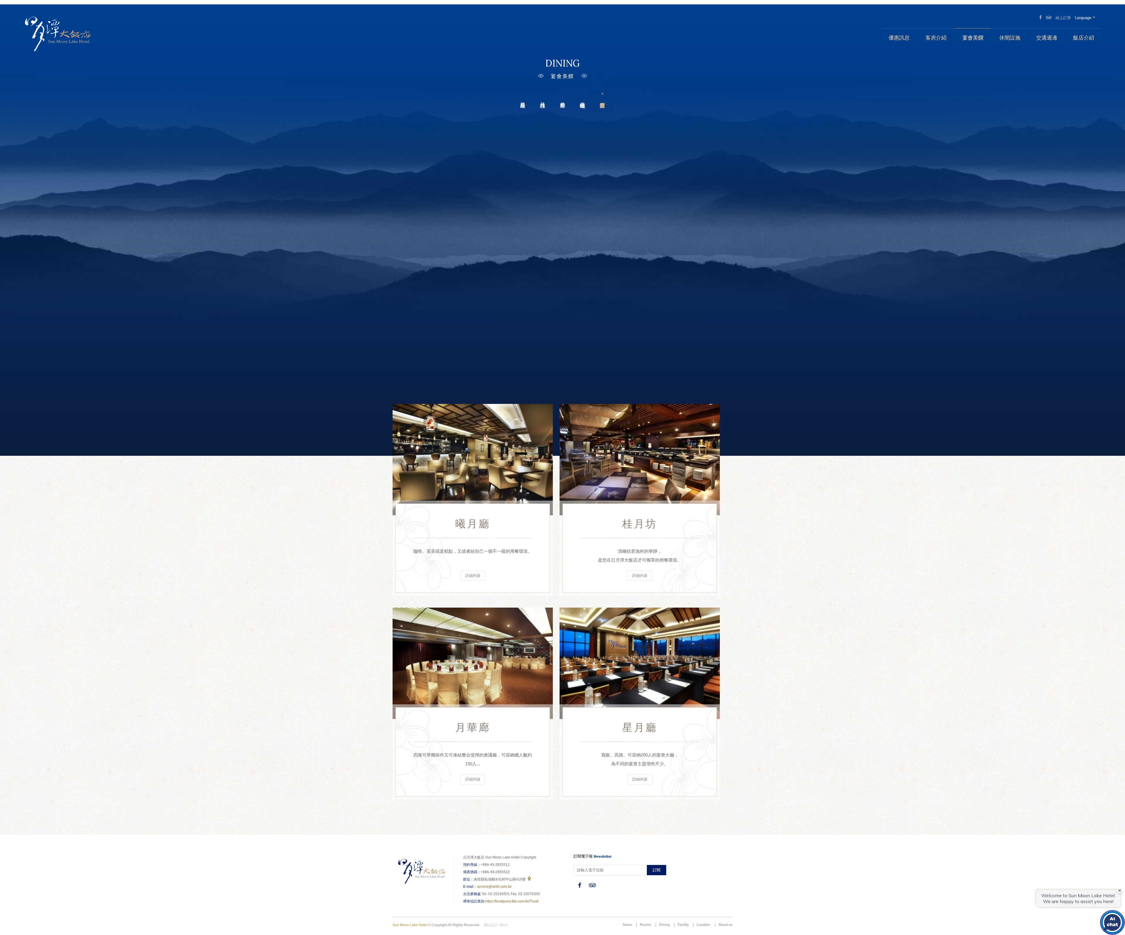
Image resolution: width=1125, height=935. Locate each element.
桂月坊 (542, 95)
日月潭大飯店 (57, 34)
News (627, 925)
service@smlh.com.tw (494, 887)
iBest (503, 925)
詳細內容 (472, 575)
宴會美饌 (972, 38)
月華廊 (562, 95)
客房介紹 (936, 38)
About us (725, 925)
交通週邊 (1046, 38)
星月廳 (522, 95)
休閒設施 (1009, 38)
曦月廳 (582, 95)
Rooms (645, 925)
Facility (683, 925)
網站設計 (491, 925)
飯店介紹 (1083, 38)
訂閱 (656, 870)
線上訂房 (1063, 18)
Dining (664, 925)
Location (703, 925)
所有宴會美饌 (602, 95)
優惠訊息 (899, 38)
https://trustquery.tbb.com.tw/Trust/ (511, 901)
